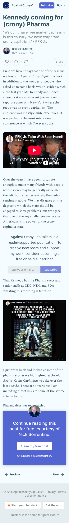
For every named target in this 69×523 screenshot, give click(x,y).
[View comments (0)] (16, 61)
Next (56, 474)
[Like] (7, 61)
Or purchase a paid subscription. (34, 456)
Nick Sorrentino (22, 49)
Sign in (61, 5)
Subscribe (47, 5)
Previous (15, 474)
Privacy (51, 492)
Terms (62, 492)
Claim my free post (34, 446)
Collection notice (35, 495)
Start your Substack (24, 505)
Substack (15, 515)
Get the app (53, 505)
